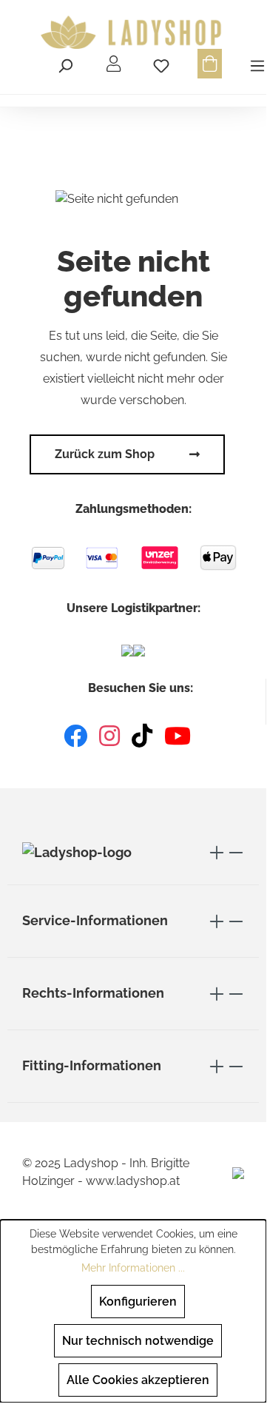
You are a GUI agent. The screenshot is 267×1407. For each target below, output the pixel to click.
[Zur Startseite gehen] (133, 33)
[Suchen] (65, 63)
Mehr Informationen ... (133, 1268)
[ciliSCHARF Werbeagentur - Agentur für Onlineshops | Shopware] (238, 1172)
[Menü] (255, 63)
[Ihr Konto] (113, 63)
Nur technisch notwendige (138, 1341)
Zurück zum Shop (105, 454)
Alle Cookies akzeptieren (138, 1380)
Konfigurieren (138, 1301)
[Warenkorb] (209, 63)
